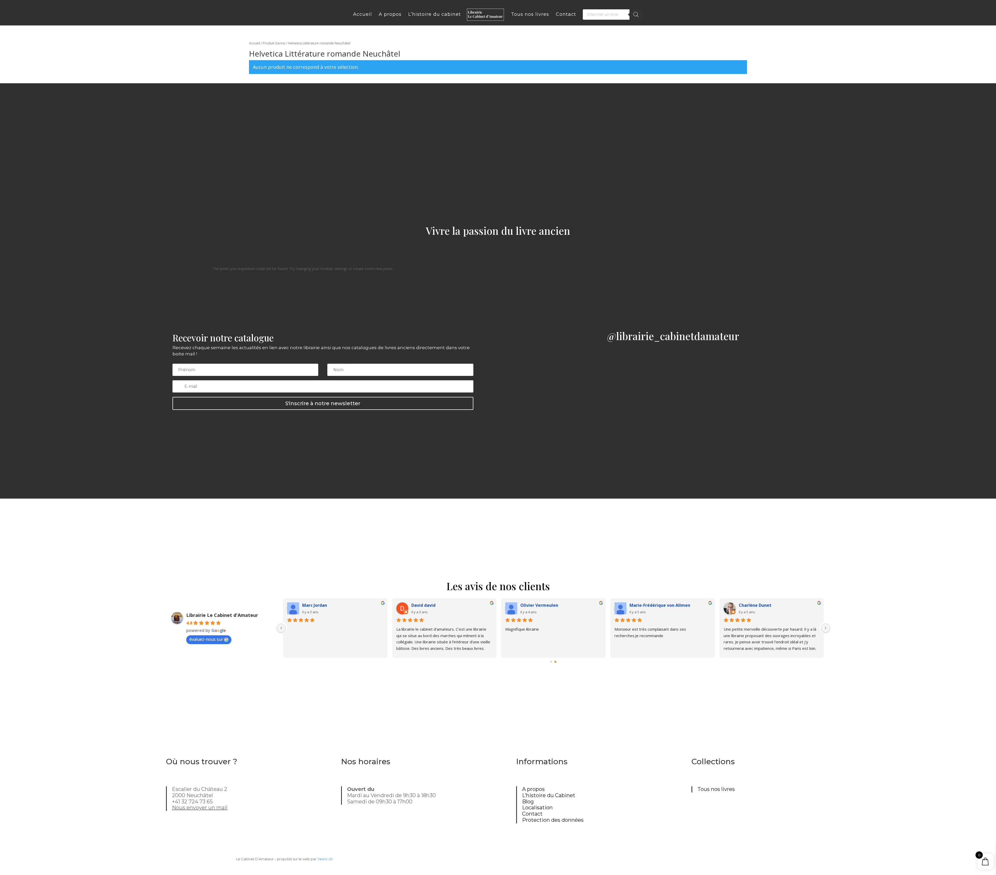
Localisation (537, 807)
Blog (528, 801)
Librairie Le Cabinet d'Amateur (222, 615)
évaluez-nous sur (206, 639)
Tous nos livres (716, 789)
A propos (533, 789)
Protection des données (553, 820)
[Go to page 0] (551, 662)
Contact (532, 814)
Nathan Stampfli (755, 605)
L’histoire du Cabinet (548, 795)
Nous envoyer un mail (199, 807)
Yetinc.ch (325, 859)
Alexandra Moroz (538, 605)
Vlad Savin (421, 605)
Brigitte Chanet (646, 605)
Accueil (254, 43)
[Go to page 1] (555, 662)
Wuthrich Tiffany (319, 605)
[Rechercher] (636, 14)
